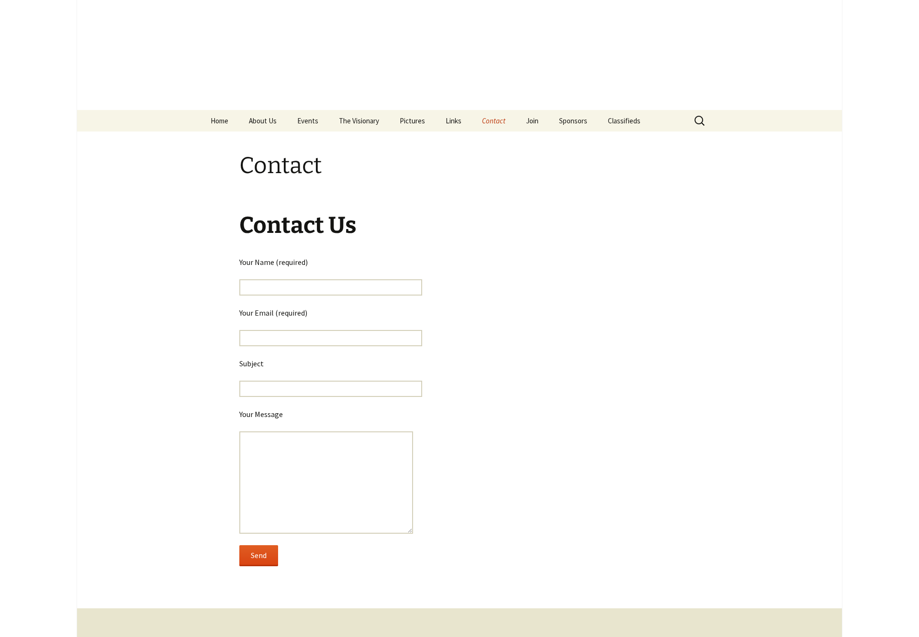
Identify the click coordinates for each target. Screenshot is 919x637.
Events (307, 120)
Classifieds (624, 120)
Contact (493, 120)
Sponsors (573, 120)
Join (532, 120)
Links (453, 120)
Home (219, 120)
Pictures (412, 120)
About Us (263, 120)
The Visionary (359, 120)
